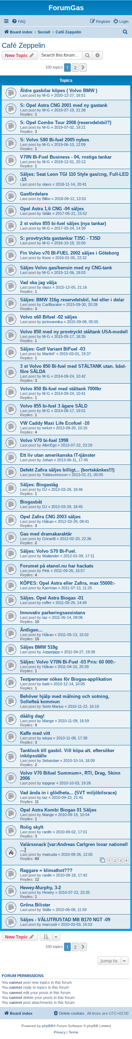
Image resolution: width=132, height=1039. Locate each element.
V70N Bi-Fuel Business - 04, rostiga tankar (66, 157)
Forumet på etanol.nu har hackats (56, 566)
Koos (46, 258)
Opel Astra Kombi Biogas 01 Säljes (58, 810)
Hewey (48, 892)
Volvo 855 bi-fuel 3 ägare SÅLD (53, 406)
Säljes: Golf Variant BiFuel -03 (52, 349)
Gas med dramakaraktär (46, 534)
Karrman (49, 588)
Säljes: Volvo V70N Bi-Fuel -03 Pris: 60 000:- (67, 662)
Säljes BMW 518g (39, 647)
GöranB (49, 539)
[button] (83, 67)
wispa (47, 738)
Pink (46, 571)
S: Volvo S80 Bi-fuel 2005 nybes (54, 139)
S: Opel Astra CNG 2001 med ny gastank (63, 105)
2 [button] (75, 67)
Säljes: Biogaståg (39, 484)
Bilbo (46, 199)
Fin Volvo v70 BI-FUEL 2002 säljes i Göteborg (69, 253)
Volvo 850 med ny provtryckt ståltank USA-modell (74, 331)
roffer (46, 603)
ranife (47, 832)
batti (45, 684)
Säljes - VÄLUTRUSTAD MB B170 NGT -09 (65, 919)
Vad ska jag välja (38, 282)
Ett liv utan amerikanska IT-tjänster (57, 455)
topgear (48, 783)
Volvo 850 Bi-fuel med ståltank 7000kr (60, 388)
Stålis (46, 213)
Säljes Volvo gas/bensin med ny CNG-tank (66, 267)
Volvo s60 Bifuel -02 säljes (48, 317)
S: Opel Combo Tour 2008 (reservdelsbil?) (65, 122)
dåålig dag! (32, 716)
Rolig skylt (31, 827)
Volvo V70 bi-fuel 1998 (44, 440)
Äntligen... (31, 630)
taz (45, 617)
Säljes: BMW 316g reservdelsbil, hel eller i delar (72, 299)
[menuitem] (19, 21)
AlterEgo (49, 445)
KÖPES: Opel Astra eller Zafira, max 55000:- (67, 583)
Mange (48, 721)
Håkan (48, 521)
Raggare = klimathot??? (46, 870)
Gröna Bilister (35, 904)
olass (46, 184)
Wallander (50, 556)
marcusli (49, 924)
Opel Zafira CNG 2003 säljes (50, 516)
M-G (46, 95)
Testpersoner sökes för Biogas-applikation (66, 679)
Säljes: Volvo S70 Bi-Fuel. (48, 551)
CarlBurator (52, 304)
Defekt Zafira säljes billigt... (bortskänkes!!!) (67, 470)
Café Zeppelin (23, 45)
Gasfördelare (34, 194)
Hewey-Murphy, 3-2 (40, 887)
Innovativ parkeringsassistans (52, 612)
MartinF (48, 354)
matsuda (49, 854)
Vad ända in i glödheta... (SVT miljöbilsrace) (68, 792)
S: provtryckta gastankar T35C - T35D (60, 238)
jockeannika (52, 322)
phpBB (47, 1026)
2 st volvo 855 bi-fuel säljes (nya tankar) (63, 223)
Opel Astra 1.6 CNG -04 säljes (52, 208)
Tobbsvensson (55, 475)
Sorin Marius (53, 706)
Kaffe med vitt (35, 733)
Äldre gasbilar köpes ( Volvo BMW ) (58, 90)
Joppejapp (51, 652)
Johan (47, 460)
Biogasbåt (31, 502)
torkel (47, 428)
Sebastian (50, 760)
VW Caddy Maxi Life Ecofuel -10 (54, 423)
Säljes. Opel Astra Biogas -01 (51, 598)
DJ (44, 489)
